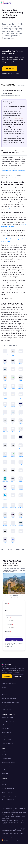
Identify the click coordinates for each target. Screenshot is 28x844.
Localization (5, 769)
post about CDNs (11, 209)
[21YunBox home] (6, 663)
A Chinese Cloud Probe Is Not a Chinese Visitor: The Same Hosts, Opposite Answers (14, 813)
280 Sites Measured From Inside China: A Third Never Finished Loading (14, 809)
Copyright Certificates (7, 743)
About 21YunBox (6, 766)
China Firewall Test (6, 758)
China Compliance (6, 732)
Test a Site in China (7, 754)
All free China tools (6, 751)
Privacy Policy (5, 833)
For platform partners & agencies (10, 702)
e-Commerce (5, 724)
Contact (21, 833)
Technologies (9, 84)
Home (1, 84)
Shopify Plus (5, 706)
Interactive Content (8, 85)
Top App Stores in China (8, 788)
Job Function (9, 624)
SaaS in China (5, 728)
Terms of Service (14, 833)
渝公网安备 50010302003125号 (11, 840)
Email (7, 603)
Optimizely (4, 691)
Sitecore (4, 687)
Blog (3, 781)
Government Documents (8, 799)
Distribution (5, 773)
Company (8, 631)
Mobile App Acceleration (8, 721)
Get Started (14, 640)
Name (7, 610)
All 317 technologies (7, 709)
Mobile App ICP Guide (7, 739)
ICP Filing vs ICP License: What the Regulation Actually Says (13, 817)
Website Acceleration (7, 717)
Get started (7, 676)
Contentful (4, 694)
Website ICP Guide (6, 736)
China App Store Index (7, 792)
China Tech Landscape (8, 784)
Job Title (8, 617)
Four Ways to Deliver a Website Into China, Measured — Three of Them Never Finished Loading (13, 822)
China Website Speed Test (8, 762)
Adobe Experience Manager (9, 683)
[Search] (21, 2)
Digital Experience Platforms (9, 698)
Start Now (10, 69)
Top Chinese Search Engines (9, 796)
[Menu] (25, 2)
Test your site (18, 676)
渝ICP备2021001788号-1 (7, 837)
